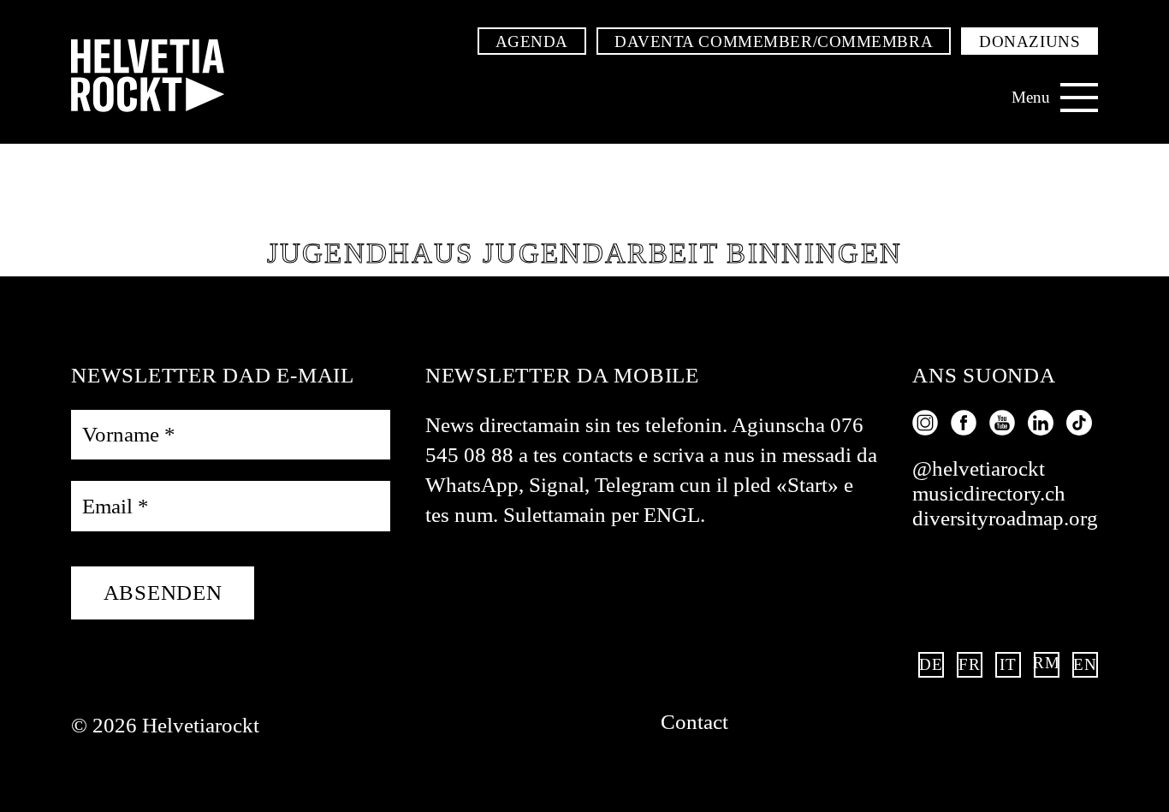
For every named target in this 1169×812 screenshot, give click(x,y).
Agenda (531, 41)
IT (1008, 664)
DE (931, 664)
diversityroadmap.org (1005, 518)
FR (969, 664)
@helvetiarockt (978, 468)
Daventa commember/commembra (773, 41)
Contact (694, 721)
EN (1085, 664)
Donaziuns (1029, 41)
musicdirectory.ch (988, 493)
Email (115, 505)
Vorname (128, 434)
